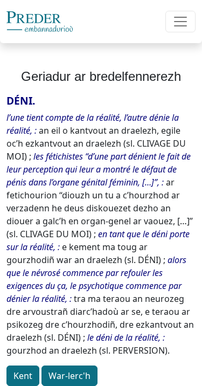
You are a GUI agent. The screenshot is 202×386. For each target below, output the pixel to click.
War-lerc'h (69, 376)
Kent (22, 376)
